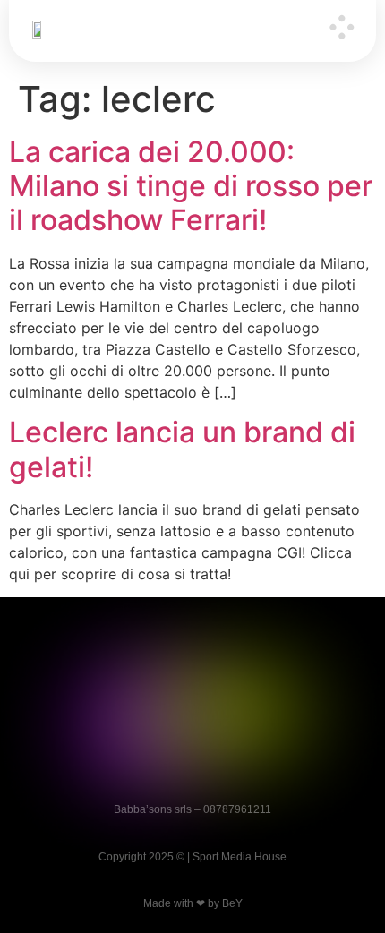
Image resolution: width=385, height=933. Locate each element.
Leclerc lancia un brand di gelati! (182, 449)
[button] (341, 28)
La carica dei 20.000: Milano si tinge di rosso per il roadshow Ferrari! (190, 186)
